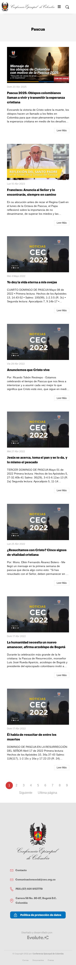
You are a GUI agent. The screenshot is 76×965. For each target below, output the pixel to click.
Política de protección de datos (40, 915)
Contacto (21, 870)
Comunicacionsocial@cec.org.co (35, 879)
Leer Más (62, 130)
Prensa (51, 960)
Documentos (38, 960)
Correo (25, 960)
